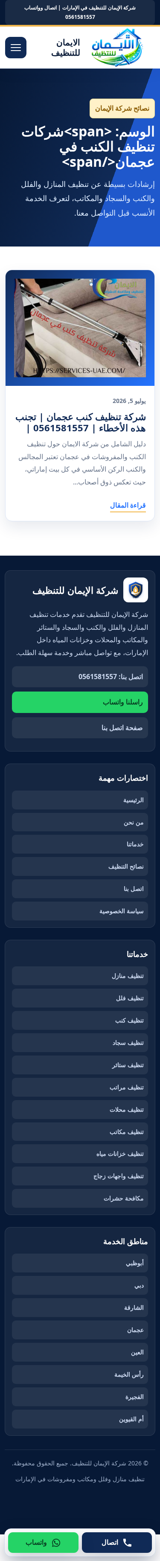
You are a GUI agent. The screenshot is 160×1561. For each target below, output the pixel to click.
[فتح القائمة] (15, 47)
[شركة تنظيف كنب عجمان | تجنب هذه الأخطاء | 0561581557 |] (80, 328)
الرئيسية (133, 800)
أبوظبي (135, 1263)
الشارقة (134, 1307)
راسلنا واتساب (123, 702)
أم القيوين (131, 1419)
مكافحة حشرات (124, 1198)
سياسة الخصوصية (121, 911)
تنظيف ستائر (128, 1065)
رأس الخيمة (129, 1374)
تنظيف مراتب (127, 1087)
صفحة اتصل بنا (122, 727)
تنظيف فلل (130, 998)
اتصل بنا (134, 888)
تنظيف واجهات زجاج (118, 1176)
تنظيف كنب (129, 1020)
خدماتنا (135, 844)
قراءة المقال (128, 505)
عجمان (135, 1330)
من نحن (134, 822)
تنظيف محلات (127, 1109)
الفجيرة (134, 1397)
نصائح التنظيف (126, 866)
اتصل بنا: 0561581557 (111, 676)
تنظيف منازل (128, 975)
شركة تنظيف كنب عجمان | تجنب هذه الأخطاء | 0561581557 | (80, 422)
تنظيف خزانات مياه (120, 1153)
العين (137, 1352)
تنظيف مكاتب (127, 1132)
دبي (139, 1285)
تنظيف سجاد (128, 1042)
